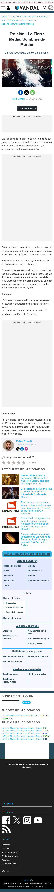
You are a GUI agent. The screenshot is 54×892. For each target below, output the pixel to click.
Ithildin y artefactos (37, 674)
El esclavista (11, 603)
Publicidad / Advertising (11, 852)
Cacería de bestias (12, 565)
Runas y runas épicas (38, 656)
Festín (6, 585)
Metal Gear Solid (9, 2)
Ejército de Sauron (27, 560)
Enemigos (7, 630)
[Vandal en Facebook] (6, 820)
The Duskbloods (23, 2)
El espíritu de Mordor (15, 607)
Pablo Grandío (18, 98)
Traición (32, 575)
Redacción (6, 845)
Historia (27, 593)
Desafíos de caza (10, 674)
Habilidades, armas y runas (27, 651)
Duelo (6, 570)
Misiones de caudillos (38, 580)
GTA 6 (44, 2)
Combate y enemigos (27, 625)
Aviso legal (6, 860)
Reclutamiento (35, 570)
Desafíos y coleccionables (27, 668)
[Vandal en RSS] (6, 829)
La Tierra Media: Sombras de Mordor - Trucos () (24, 727)
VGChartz (5, 871)
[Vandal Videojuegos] (27, 7)
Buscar (26, 702)
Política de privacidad (10, 856)
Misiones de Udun (11, 598)
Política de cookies (9, 864)
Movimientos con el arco (37, 632)
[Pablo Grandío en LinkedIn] (22, 449)
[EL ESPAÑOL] (51, 7)
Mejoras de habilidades (13, 656)
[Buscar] (44, 7)
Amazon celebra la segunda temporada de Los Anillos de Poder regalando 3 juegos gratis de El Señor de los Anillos (35, 539)
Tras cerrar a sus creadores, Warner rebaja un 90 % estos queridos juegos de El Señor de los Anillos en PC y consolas (36, 508)
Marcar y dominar (36, 643)
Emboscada (9, 580)
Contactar (5, 848)
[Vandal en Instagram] (27, 820)
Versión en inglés (27, 880)
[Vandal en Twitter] (16, 820)
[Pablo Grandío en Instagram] (26, 449)
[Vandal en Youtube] (37, 820)
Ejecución (8, 575)
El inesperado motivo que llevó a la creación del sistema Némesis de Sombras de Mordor (36, 493)
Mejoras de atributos (12, 661)
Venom (50, 2)
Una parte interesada (14, 612)
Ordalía (31, 565)
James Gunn (36, 2)
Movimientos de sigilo (38, 638)
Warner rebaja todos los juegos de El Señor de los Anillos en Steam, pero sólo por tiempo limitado (35, 479)
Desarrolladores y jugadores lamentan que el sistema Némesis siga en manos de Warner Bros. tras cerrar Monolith (35, 523)
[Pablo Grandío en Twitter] (18, 449)
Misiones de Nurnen (11, 618)
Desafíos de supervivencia (9, 680)
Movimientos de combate (10, 637)
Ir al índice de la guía (27, 109)
